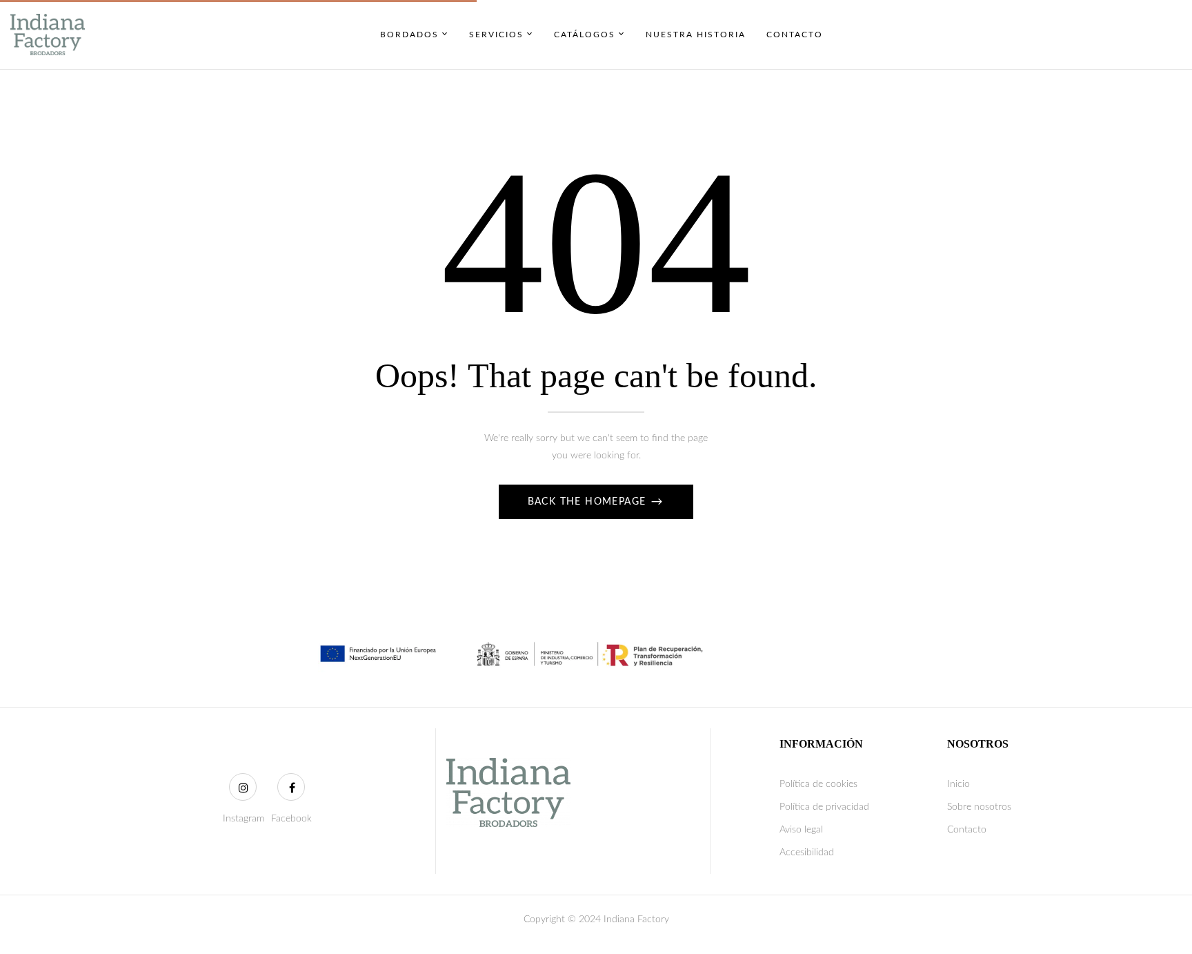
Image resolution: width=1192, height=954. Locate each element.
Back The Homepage (589, 502)
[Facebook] (291, 787)
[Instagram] (243, 787)
